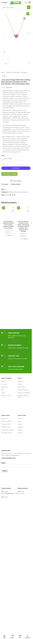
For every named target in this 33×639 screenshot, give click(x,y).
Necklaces (24, 72)
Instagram (20, 427)
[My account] (25, 2)
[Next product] (6, 76)
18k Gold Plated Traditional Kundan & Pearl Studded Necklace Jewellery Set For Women (8, 225)
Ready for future (5, 395)
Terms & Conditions (23, 390)
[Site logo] (15, 2)
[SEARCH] (28, 7)
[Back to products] (4, 76)
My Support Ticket (6, 432)
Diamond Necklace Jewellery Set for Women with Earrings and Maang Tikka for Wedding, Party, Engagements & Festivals (23, 226)
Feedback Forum (5, 427)
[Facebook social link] (6, 195)
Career (3, 392)
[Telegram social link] (14, 195)
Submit (5, 471)
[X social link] (8, 195)
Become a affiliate (6, 421)
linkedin (20, 430)
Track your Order (6, 424)
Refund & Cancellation (24, 392)
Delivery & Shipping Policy (23, 396)
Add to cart (15, 168)
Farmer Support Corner (7, 430)
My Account (4, 418)
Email (3, 463)
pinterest (20, 432)
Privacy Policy (22, 387)
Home (2, 72)
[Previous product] (2, 76)
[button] (3, 33)
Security (20, 384)
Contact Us (4, 387)
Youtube (20, 424)
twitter (19, 421)
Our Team (4, 384)
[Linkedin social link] (12, 195)
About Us (3, 381)
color (2, 155)
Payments (20, 381)
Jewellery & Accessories (13, 72)
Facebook (20, 418)
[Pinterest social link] (10, 195)
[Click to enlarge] (4, 52)
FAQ (2, 390)
